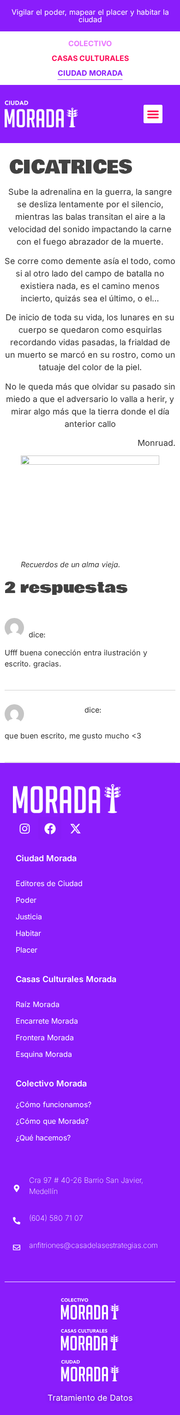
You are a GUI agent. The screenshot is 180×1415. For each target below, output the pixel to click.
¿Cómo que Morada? (52, 1121)
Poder (26, 900)
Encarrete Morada (47, 1020)
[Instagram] (24, 828)
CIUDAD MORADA (90, 73)
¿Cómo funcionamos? (53, 1104)
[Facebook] (49, 828)
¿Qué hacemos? (43, 1137)
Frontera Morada (45, 1037)
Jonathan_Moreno (62, 623)
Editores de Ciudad (49, 883)
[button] (153, 114)
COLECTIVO (90, 43)
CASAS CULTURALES (90, 58)
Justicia (29, 916)
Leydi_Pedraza (55, 709)
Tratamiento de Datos (90, 1398)
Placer (26, 949)
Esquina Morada (44, 1054)
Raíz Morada (38, 1004)
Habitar (28, 933)
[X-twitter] (75, 828)
